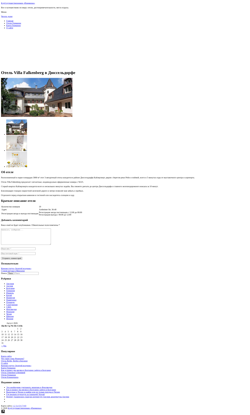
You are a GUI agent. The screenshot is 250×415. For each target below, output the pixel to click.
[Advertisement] (79, 49)
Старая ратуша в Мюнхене (13, 271)
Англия (9, 286)
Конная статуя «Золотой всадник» (16, 268)
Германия (10, 291)
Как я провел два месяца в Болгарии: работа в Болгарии (31, 390)
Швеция (10, 316)
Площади (10, 302)
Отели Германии (13, 23)
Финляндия (11, 309)
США (8, 307)
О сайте (9, 28)
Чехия (9, 314)
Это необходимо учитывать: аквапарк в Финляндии (29, 387)
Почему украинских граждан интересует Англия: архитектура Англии (37, 397)
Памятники (11, 300)
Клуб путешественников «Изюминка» (18, 3)
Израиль (10, 293)
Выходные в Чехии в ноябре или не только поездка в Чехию (33, 392)
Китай (9, 295)
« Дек (3, 346)
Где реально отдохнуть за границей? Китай (25, 394)
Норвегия (10, 298)
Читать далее (6, 16)
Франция (10, 312)
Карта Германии (13, 25)
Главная (9, 21)
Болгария (10, 288)
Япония (9, 319)
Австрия (10, 284)
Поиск (4, 273)
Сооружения (11, 305)
